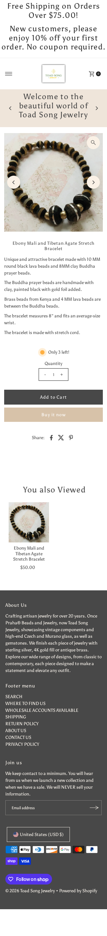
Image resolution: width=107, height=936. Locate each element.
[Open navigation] (8, 73)
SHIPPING (15, 717)
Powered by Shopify (78, 890)
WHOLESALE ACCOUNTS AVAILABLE (41, 710)
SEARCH (14, 696)
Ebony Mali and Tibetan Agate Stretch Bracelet (29, 553)
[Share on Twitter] (61, 437)
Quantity (53, 363)
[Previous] (10, 108)
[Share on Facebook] (51, 437)
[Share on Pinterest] (71, 437)
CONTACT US (18, 737)
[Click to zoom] (93, 142)
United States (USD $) (42, 834)
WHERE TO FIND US (25, 703)
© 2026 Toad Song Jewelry (30, 890)
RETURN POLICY (22, 723)
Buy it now (53, 414)
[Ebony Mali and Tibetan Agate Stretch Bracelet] (29, 522)
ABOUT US (15, 730)
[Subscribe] (94, 807)
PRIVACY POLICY (22, 744)
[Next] (97, 108)
